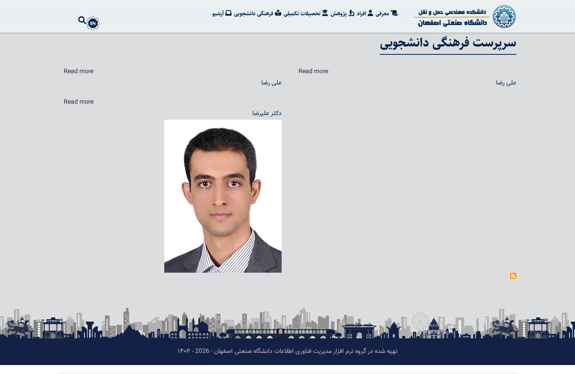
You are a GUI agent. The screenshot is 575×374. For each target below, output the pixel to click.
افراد (362, 13)
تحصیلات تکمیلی (303, 13)
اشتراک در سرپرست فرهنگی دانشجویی (513, 276)
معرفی (383, 13)
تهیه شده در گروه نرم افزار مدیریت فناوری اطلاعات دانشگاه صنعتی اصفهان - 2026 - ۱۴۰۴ (287, 351)
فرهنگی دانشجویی (254, 13)
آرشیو (218, 13)
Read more (78, 72)
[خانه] (463, 16)
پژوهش (339, 13)
